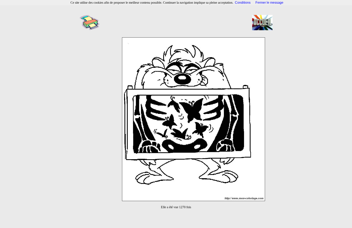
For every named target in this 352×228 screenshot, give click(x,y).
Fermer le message (269, 2)
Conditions (243, 2)
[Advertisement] (177, 22)
